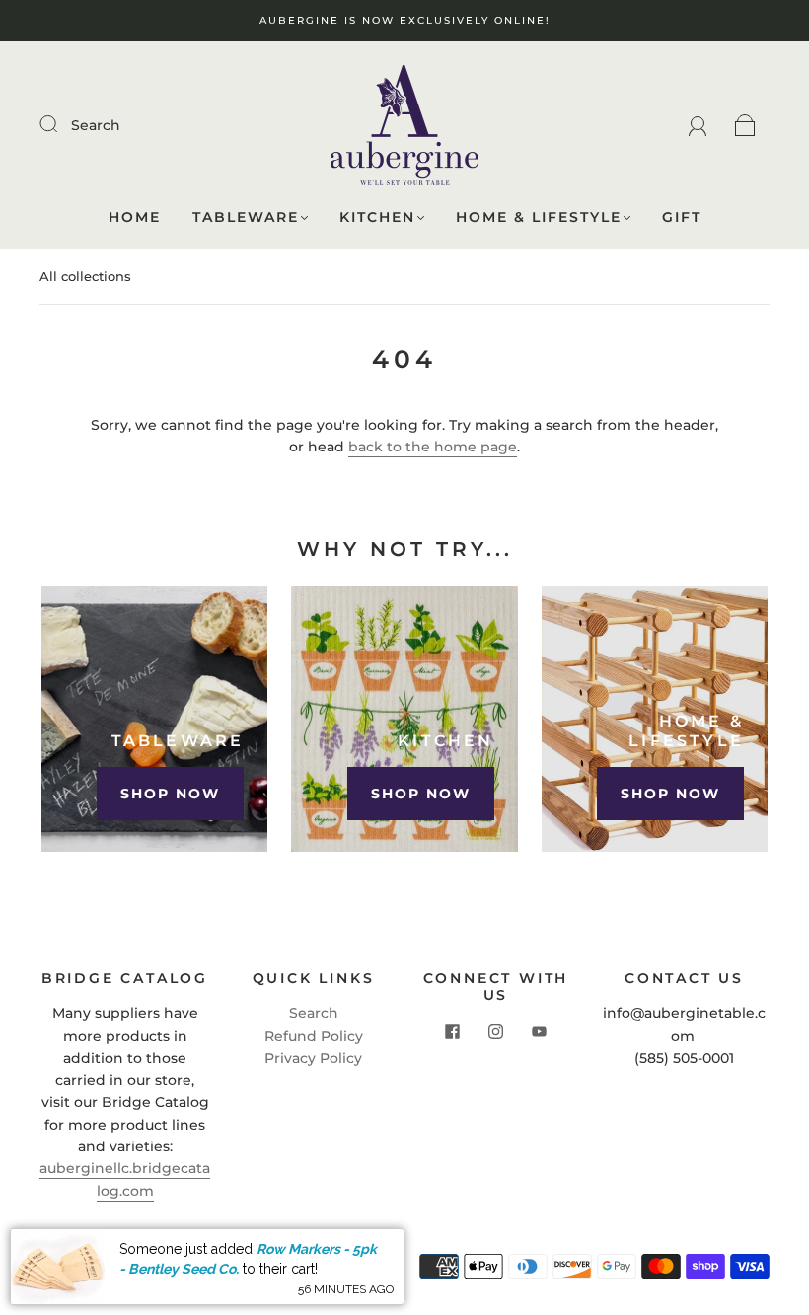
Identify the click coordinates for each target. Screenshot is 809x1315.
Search (95, 125)
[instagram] (496, 1032)
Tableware (245, 217)
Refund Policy (313, 1036)
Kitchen (377, 217)
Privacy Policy (313, 1058)
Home (135, 217)
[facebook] (453, 1032)
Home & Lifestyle (539, 217)
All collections (85, 276)
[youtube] (539, 1032)
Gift (681, 217)
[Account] (698, 125)
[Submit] (61, 124)
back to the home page (432, 446)
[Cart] (745, 125)
